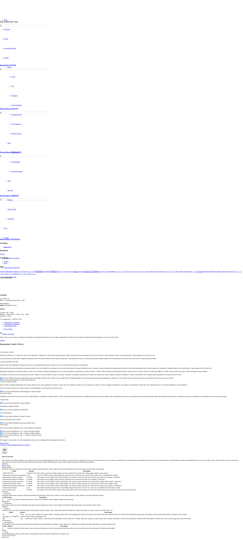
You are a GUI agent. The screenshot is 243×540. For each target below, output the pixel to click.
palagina (123, 271)
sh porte (200, 271)
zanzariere (34, 274)
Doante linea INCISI (8, 65)
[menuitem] (123, 329)
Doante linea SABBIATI (9, 196)
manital (107, 271)
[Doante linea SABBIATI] (23, 156)
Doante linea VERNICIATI (10, 152)
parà (127, 272)
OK (1, 340)
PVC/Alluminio (170, 271)
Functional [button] (5, 492)
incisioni (47, 271)
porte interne (149, 272)
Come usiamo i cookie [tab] (6, 352)
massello (112, 272)
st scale (217, 272)
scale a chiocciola (185, 271)
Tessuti (6, 274)
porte (135, 272)
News (5, 263)
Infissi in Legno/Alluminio (65, 271)
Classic (20, 271)
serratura (194, 271)
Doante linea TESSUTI (9, 109)
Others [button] (4, 530)
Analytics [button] (5, 507)
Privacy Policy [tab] (4, 437)
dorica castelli (31, 271)
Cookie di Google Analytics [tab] (8, 381)
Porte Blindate (141, 271)
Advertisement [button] (6, 520)
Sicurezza (207, 272)
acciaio (2, 272)
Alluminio (9, 271)
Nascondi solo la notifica (22, 445)
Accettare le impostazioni (7, 445)
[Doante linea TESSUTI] (23, 69)
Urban (21, 274)
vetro (29, 274)
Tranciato (11, 274)
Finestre (39, 271)
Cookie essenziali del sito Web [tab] (9, 362)
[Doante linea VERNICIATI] (23, 113)
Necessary (7, 465)
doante (25, 272)
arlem (16, 272)
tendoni (2, 274)
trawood (16, 274)
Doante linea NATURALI (10, 239)
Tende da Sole (230, 272)
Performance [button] (5, 501)
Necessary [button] (5, 464)
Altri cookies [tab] (4, 424)
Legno (95, 271)
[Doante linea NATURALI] (23, 200)
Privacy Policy (4, 443)
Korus (76, 271)
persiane (131, 271)
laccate (81, 272)
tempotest (223, 272)
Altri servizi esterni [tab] (5, 393)
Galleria (6, 261)
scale (176, 271)
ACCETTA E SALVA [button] (9, 535)
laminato (87, 271)
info (3, 340)
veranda (25, 274)
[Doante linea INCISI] (23, 26)
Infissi (54, 271)
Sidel (213, 272)
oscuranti (118, 271)
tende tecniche (238, 271)
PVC (165, 271)
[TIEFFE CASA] (14, 9)
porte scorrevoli (159, 272)
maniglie (101, 271)
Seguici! (2, 254)
